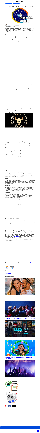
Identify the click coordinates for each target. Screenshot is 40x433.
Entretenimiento (16, 3)
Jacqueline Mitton (16, 236)
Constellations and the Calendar (13, 222)
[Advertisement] (20, 47)
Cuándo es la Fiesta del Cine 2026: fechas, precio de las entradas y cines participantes (20, 318)
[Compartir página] (33, 1)
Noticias (7, 270)
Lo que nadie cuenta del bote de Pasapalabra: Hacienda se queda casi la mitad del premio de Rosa (19, 358)
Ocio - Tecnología (9, 3)
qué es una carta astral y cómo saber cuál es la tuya (20, 55)
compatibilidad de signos (19, 201)
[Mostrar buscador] (32, 1)
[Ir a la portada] (19, 1)
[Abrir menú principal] (6, 1)
